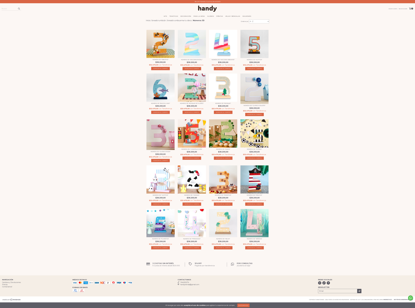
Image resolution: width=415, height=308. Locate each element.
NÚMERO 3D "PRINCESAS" (191, 239)
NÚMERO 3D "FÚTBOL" (254, 149)
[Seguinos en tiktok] (324, 283)
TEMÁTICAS (173, 16)
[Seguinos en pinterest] (328, 283)
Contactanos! (7, 287)
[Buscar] (19, 9)
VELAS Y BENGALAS (232, 16)
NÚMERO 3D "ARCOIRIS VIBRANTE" (223, 59)
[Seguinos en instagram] (319, 283)
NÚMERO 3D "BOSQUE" (223, 103)
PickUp (5, 285)
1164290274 (184, 282)
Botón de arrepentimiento (403, 299)
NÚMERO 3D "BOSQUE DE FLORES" (192, 103)
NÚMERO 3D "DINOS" (223, 149)
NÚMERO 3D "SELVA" (223, 239)
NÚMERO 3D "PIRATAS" (254, 195)
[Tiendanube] (11, 300)
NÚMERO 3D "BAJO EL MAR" (160, 103)
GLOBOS (210, 16)
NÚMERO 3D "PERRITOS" (223, 195)
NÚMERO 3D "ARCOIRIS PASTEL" (192, 59)
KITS (165, 16)
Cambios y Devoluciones (11, 282)
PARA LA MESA (199, 16)
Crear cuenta (393, 9)
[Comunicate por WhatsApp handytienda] (410, 297)
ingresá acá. (387, 299)
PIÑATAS (219, 16)
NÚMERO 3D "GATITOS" (160, 195)
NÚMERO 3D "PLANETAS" (160, 239)
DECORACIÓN (185, 16)
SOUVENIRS (247, 16)
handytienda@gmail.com (189, 285)
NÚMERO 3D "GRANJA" (192, 195)
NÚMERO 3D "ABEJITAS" (160, 59)
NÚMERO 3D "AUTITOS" (254, 59)
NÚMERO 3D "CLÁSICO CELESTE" (254, 105)
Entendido (243, 305)
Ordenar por (245, 21)
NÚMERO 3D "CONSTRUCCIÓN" (191, 149)
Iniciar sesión (403, 9)
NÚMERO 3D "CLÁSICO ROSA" (160, 151)
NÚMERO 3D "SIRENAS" (254, 239)
